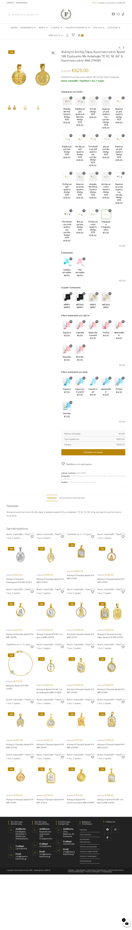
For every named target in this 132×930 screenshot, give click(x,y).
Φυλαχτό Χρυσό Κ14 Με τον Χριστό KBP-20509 (50, 636)
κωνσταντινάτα (74, 482)
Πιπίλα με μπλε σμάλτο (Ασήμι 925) (93, 228)
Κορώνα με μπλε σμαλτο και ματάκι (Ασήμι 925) (119, 193)
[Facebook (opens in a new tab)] (113, 14)
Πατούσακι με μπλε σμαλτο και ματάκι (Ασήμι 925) (67, 231)
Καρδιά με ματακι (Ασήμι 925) (67, 152)
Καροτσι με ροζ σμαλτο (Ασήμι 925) (119, 153)
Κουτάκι (80, 358)
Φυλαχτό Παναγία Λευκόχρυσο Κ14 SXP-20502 (19, 580)
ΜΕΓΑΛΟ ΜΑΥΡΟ (80, 305)
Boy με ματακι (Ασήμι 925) (80, 227)
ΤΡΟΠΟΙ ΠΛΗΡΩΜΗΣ (88, 856)
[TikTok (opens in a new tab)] (123, 14)
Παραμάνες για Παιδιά (71, 91)
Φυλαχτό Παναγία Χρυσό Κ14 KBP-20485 (20, 636)
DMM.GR (47, 870)
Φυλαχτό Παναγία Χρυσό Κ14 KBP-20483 (111, 691)
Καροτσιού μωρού (93, 335)
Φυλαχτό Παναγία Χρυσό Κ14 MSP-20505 (50, 580)
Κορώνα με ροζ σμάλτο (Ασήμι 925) (119, 116)
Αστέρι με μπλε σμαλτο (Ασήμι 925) (106, 191)
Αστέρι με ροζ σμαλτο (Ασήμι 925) (80, 153)
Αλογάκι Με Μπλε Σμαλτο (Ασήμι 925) (93, 191)
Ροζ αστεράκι (80, 272)
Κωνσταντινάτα (88, 476)
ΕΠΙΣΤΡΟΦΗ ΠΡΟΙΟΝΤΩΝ (85, 840)
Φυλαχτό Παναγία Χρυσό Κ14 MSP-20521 (80, 636)
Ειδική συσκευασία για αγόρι (74, 371)
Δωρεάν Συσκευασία (71, 287)
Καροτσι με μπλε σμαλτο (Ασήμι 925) (80, 191)
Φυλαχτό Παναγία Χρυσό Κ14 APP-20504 (50, 801)
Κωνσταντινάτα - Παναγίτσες (106, 476)
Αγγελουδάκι (119, 335)
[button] (53, 53)
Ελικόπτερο (93, 392)
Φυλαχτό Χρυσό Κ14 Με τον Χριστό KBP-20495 (110, 801)
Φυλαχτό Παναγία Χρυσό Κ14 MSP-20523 (111, 746)
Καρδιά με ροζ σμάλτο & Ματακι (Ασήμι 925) (80, 117)
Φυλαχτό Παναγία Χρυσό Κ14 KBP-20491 (20, 801)
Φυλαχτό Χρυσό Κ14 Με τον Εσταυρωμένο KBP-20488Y (50, 691)
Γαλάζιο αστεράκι (67, 272)
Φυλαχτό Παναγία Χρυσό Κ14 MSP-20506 (20, 746)
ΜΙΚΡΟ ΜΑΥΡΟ (67, 305)
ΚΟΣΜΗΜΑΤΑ (76, 476)
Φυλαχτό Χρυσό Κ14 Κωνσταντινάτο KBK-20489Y (80, 801)
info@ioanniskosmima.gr (22, 857)
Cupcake (80, 334)
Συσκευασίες (67, 252)
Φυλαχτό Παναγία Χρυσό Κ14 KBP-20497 (50, 746)
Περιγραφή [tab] (52, 498)
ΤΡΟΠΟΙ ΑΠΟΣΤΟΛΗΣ (88, 847)
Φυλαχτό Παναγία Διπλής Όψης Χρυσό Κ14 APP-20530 (110, 636)
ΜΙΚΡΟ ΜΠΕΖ (93, 305)
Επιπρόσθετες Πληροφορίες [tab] (72, 498)
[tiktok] (107, 837)
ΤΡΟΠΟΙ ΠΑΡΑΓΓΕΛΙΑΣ (88, 851)
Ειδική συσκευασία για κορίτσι (75, 315)
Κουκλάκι (67, 358)
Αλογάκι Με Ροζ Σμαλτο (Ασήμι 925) (67, 116)
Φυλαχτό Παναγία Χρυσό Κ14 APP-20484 (80, 691)
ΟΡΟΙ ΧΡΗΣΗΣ (85, 834)
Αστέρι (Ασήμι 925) (93, 113)
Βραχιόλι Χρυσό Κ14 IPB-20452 (17, 687)
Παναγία (84, 482)
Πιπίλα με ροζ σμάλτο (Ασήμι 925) (67, 191)
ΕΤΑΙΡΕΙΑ (10, 2)
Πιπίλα (106, 334)
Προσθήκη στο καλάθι (93, 452)
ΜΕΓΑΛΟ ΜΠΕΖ (106, 305)
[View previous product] (119, 47)
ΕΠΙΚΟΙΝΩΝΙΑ (21, 2)
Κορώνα (67, 334)
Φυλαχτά (92, 482)
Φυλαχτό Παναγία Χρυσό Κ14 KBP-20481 (80, 577)
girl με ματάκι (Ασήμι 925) (106, 152)
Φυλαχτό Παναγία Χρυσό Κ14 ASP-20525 (111, 580)
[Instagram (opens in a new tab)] (118, 14)
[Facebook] (107, 829)
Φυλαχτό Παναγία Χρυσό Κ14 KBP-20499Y (80, 746)
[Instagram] (115, 829)
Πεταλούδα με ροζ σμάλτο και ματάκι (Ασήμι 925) (93, 156)
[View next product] (123, 47)
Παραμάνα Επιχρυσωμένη (106, 227)
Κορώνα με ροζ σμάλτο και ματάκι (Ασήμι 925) (106, 118)
